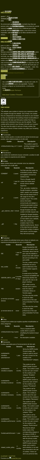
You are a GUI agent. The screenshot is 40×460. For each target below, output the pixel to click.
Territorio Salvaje (6, 18)
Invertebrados (16, 37)
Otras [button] (2, 317)
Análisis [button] (3, 159)
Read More (4, 38)
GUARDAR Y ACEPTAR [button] (8, 456)
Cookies (12, 94)
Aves (10, 20)
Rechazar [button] (18, 90)
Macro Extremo (13, 18)
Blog (6, 75)
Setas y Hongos (16, 48)
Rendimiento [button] (5, 150)
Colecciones (8, 11)
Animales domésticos (18, 39)
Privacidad (19, 94)
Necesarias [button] (4, 340)
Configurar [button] (6, 90)
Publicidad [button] (4, 236)
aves (2, 21)
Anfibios (14, 35)
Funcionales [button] (4, 133)
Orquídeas (15, 45)
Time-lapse (12, 50)
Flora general (16, 43)
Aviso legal (5, 94)
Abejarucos (15, 22)
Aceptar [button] (12, 90)
